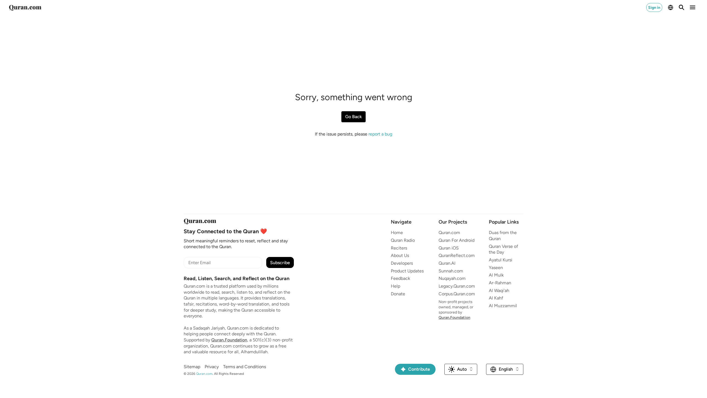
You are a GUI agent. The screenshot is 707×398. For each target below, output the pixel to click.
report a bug (380, 134)
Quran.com (449, 232)
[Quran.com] (25, 7)
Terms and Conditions (244, 366)
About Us (400, 255)
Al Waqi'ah (499, 290)
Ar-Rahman (500, 282)
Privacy (212, 366)
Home (397, 232)
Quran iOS (449, 248)
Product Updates (407, 271)
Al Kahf (496, 298)
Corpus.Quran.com (457, 293)
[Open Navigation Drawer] (692, 7)
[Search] (681, 7)
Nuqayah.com (452, 278)
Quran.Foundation (229, 340)
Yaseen (496, 267)
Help (395, 286)
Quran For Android (456, 240)
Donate (398, 293)
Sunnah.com (451, 271)
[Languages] (670, 7)
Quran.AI (447, 263)
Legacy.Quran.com (457, 286)
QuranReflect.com (457, 255)
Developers (402, 263)
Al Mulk (496, 275)
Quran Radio (403, 240)
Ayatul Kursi (500, 259)
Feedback (400, 278)
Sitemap (192, 366)
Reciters (399, 248)
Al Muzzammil (503, 305)
